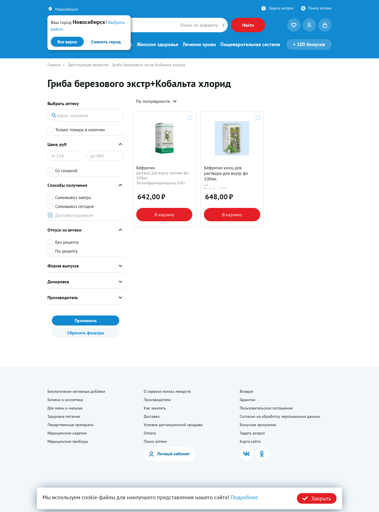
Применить (86, 320)
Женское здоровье (157, 44)
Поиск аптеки (320, 8)
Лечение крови (199, 44)
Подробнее (244, 497)
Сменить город (106, 41)
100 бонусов (309, 44)
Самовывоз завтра (73, 197)
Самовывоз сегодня (74, 206)
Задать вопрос (281, 8)
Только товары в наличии (80, 129)
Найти (248, 25)
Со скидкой (66, 170)
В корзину (164, 214)
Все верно (67, 41)
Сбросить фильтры (85, 332)
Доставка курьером (74, 215)
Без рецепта (67, 242)
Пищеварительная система (250, 44)
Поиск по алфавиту (199, 25)
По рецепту (66, 251)
